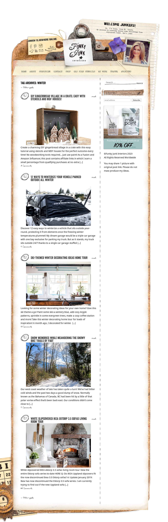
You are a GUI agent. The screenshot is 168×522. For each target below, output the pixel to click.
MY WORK (102, 71)
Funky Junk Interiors (77, 50)
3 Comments (26, 166)
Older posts (27, 87)
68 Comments (26, 488)
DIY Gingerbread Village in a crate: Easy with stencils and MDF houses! (58, 97)
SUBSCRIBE (44, 71)
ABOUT (32, 71)
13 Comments (26, 327)
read (94, 96)
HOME (23, 71)
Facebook (31, 45)
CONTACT (57, 71)
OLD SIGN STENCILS (84, 71)
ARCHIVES (126, 71)
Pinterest (35, 45)
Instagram (41, 45)
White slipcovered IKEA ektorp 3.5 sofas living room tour (59, 420)
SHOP (68, 71)
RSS (36, 52)
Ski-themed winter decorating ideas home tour (59, 258)
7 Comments (26, 247)
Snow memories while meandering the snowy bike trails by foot (58, 339)
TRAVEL (114, 71)
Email (41, 52)
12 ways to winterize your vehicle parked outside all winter (56, 178)
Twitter (31, 52)
